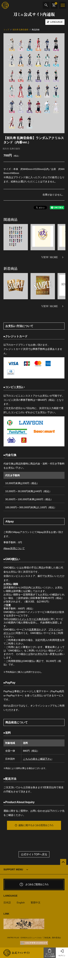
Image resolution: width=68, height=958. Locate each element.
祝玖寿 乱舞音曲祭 (11, 149)
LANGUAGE (56, 22)
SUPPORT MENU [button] (13, 869)
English (21, 902)
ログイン (61, 955)
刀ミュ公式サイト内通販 (49, 955)
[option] (34, 83)
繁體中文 (35, 902)
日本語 (7, 902)
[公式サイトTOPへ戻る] (63, 862)
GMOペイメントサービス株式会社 (29, 619)
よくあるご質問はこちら (37, 884)
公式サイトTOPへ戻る (34, 854)
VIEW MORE (49, 257)
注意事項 (34, 629)
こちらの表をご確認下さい (37, 758)
